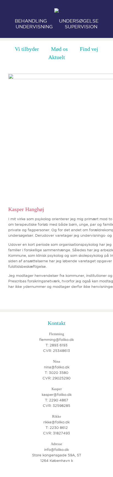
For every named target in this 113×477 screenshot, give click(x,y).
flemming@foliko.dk (56, 339)
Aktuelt (56, 57)
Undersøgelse (78, 20)
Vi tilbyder (27, 49)
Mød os (59, 49)
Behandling (31, 20)
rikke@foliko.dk (56, 422)
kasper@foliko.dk (57, 394)
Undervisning (34, 26)
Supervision (81, 26)
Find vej (89, 49)
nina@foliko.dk (56, 367)
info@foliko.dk (56, 449)
